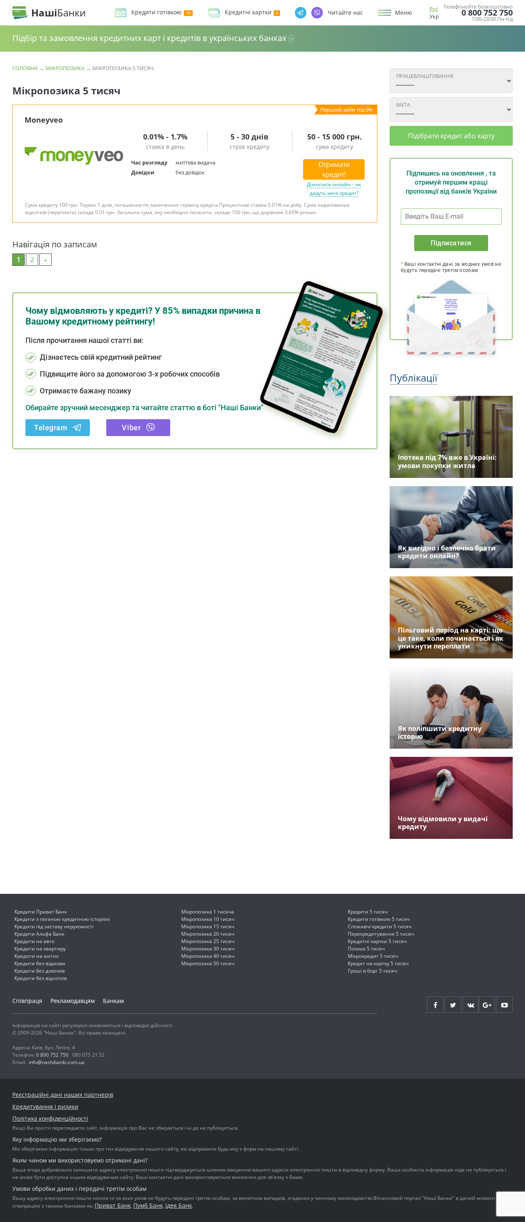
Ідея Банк (178, 1205)
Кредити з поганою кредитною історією (62, 919)
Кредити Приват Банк (40, 911)
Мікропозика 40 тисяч (207, 955)
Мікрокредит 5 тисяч (373, 955)
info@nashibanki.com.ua (56, 1062)
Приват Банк (113, 1205)
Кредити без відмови (39, 963)
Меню (403, 13)
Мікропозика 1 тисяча (207, 911)
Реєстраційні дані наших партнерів (62, 1095)
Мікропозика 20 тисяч (207, 933)
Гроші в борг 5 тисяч (372, 970)
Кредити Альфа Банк (39, 933)
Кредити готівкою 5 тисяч (379, 919)
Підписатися (451, 243)
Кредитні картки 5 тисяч (377, 941)
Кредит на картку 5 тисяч (378, 963)
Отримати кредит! (334, 169)
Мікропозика (65, 68)
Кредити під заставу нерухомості (54, 926)
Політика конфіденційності (50, 1118)
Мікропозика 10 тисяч (207, 919)
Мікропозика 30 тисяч (207, 948)
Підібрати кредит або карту (451, 135)
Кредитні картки (248, 12)
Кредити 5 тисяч (368, 911)
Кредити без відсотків (40, 978)
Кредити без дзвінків (39, 970)
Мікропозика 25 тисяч (207, 941)
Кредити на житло (36, 955)
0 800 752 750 (487, 13)
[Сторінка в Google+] (487, 1004)
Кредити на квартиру (40, 948)
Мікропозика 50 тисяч (207, 963)
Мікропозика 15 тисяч (207, 926)
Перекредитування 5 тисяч (381, 933)
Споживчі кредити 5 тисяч (379, 926)
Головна (25, 68)
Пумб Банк (148, 1205)
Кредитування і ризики (45, 1106)
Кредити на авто (34, 941)
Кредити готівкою (156, 12)
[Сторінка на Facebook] (435, 1004)
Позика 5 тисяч (366, 948)
